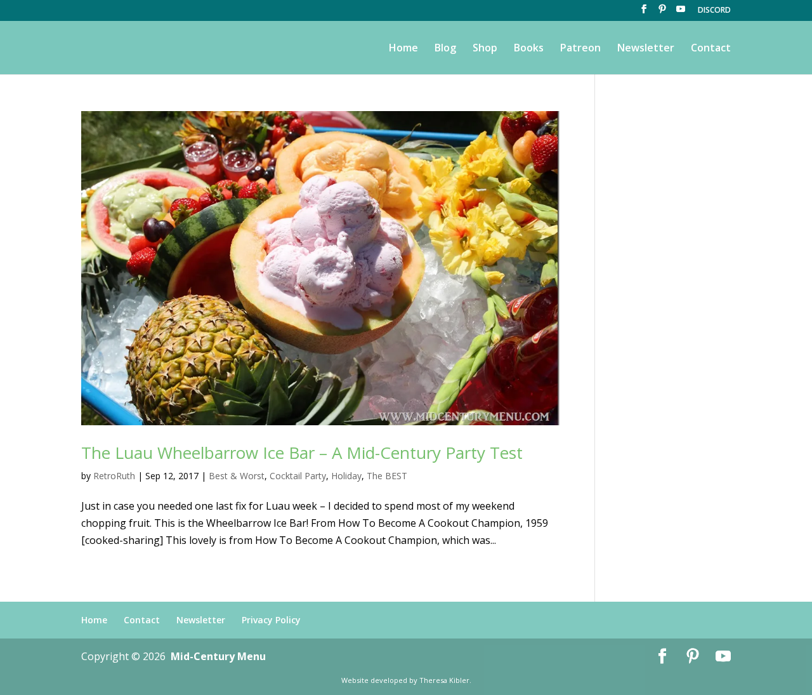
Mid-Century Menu (218, 656)
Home (403, 49)
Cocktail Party (298, 476)
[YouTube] (680, 12)
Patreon (580, 49)
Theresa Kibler (444, 680)
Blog (445, 49)
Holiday (346, 476)
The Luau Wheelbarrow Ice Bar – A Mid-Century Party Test (302, 452)
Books (529, 49)
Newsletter (645, 49)
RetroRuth (114, 476)
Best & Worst (237, 476)
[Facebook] (643, 12)
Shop (485, 49)
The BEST (387, 476)
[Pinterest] (662, 12)
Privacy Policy (271, 620)
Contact (711, 49)
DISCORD (714, 10)
